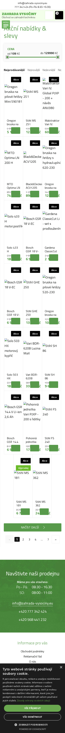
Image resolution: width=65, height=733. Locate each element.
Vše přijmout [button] (32, 708)
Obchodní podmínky (32, 651)
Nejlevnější (48, 69)
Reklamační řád (32, 656)
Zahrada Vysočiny (19, 15)
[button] (32, 724)
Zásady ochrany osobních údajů (33, 700)
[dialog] (32, 698)
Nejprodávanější (14, 69)
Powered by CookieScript (32, 729)
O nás (32, 661)
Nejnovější (33, 69)
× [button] (61, 667)
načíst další (30, 527)
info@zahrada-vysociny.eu (32, 603)
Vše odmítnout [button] (32, 716)
